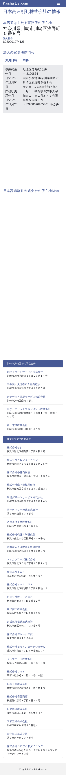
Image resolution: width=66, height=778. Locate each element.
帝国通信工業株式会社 (20, 522)
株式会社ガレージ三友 (20, 634)
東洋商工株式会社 (17, 609)
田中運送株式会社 (17, 733)
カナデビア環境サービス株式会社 (26, 396)
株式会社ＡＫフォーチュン (22, 459)
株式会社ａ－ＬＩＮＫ (20, 584)
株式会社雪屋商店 (17, 696)
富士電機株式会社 (17, 425)
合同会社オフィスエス (20, 596)
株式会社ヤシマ (16, 447)
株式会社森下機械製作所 (21, 484)
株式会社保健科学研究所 (21, 534)
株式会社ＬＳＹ (16, 671)
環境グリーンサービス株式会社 (25, 371)
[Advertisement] (33, 149)
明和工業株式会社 (17, 721)
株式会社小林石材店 (18, 472)
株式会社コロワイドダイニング (25, 746)
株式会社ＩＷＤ (16, 572)
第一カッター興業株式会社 (22, 509)
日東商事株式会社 (17, 709)
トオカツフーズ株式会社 (21, 559)
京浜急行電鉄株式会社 (20, 621)
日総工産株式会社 (17, 683)
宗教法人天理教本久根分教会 (23, 384)
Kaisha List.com (15, 3)
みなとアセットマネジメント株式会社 (29, 409)
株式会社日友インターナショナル (26, 646)
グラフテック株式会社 (20, 659)
